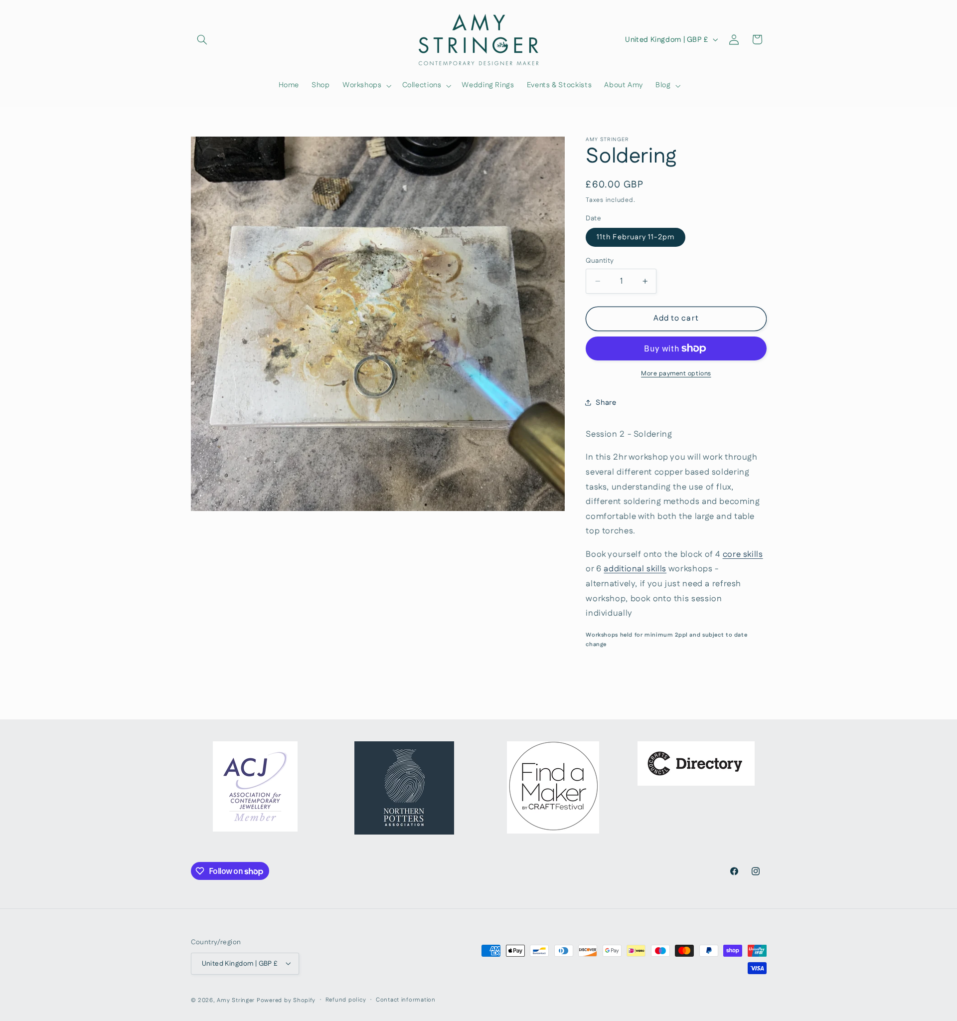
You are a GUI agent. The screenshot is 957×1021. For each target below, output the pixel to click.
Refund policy (345, 1000)
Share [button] (606, 402)
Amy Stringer (236, 1000)
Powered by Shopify (286, 1000)
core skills (743, 554)
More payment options (676, 373)
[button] (202, 39)
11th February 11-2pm (635, 237)
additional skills (635, 569)
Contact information (406, 1000)
